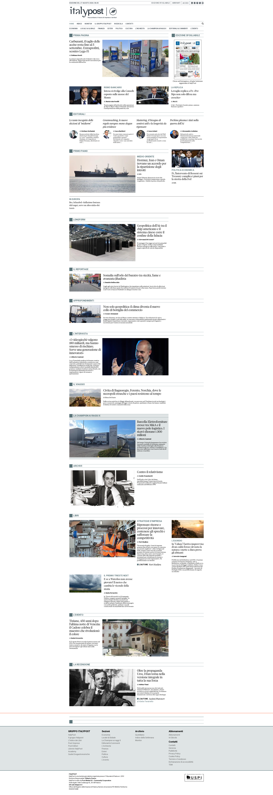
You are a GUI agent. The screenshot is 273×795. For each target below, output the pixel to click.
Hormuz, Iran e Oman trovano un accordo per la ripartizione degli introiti (151, 165)
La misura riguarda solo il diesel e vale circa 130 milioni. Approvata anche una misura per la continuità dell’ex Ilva (85, 60)
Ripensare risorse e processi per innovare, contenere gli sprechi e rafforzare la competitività (151, 531)
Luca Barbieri (120, 131)
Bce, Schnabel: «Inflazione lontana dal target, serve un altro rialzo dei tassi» (84, 205)
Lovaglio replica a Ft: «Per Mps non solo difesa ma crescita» (185, 94)
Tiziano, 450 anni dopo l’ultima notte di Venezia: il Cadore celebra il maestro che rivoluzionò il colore (84, 627)
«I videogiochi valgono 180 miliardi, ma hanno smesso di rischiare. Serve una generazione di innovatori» (85, 346)
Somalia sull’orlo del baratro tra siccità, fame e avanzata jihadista (132, 276)
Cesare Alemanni (111, 314)
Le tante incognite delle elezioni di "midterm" (81, 122)
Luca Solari (153, 131)
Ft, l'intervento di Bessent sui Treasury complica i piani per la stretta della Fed (187, 176)
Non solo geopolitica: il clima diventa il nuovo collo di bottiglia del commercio (131, 308)
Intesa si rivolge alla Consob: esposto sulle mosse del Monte (119, 94)
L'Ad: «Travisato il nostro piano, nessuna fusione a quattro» (185, 106)
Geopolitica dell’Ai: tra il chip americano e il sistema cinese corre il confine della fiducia (152, 230)
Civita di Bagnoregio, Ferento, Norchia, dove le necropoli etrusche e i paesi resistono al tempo (132, 392)
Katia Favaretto (112, 593)
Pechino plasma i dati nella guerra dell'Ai (184, 122)
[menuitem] (72, 24)
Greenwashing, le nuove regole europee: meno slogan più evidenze (117, 123)
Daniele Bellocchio (112, 282)
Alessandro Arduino (190, 131)
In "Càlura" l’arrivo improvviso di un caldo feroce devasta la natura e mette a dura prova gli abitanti (188, 548)
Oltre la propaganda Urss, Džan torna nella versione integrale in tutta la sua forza (151, 675)
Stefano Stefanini (88, 131)
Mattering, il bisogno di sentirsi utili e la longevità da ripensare (151, 123)
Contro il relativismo (150, 472)
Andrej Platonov (157, 699)
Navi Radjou (155, 564)
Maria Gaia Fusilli (112, 101)
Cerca (203, 23)
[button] (186, 3)
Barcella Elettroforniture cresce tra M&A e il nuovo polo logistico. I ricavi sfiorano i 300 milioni (152, 428)
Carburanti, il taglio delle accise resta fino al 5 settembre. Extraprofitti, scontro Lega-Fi (84, 46)
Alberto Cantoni (77, 357)
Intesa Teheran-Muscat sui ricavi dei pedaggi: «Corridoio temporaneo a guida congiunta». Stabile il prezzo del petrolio (151, 179)
